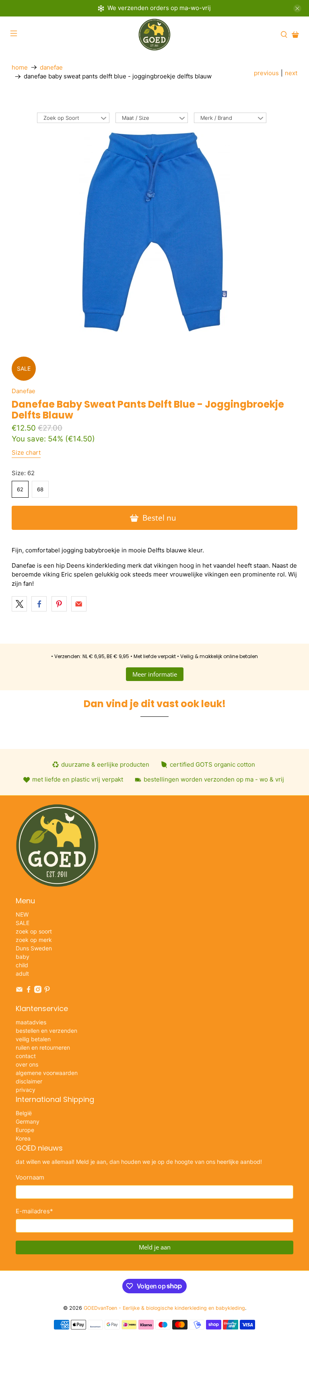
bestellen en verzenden (46, 1030)
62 (20, 489)
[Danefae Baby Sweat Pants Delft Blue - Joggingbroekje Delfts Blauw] (154, 231)
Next (291, 73)
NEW (22, 914)
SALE (22, 922)
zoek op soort (34, 931)
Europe (25, 1129)
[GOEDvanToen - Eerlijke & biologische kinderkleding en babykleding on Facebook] (28, 990)
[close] (297, 8)
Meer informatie (154, 674)
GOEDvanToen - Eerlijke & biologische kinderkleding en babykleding (164, 1308)
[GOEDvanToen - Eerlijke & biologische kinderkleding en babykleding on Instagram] (37, 990)
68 (40, 489)
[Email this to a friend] (79, 603)
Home (20, 67)
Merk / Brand (216, 118)
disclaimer (29, 1081)
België (24, 1113)
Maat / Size (135, 118)
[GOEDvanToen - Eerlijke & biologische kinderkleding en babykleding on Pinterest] (47, 990)
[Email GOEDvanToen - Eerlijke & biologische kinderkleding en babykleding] (19, 990)
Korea (23, 1138)
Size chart (26, 452)
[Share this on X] (19, 603)
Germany (27, 1121)
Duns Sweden (34, 948)
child (22, 965)
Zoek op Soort (61, 118)
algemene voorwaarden (47, 1072)
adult (22, 973)
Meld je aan (155, 1247)
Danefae (51, 67)
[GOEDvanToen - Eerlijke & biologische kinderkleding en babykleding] (154, 34)
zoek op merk (34, 939)
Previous (266, 73)
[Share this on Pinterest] (59, 603)
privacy (25, 1089)
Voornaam (30, 1177)
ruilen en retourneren (43, 1047)
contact (26, 1055)
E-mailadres (34, 1211)
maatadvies (31, 1022)
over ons (27, 1064)
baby (22, 956)
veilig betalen (33, 1039)
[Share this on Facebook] (39, 603)
